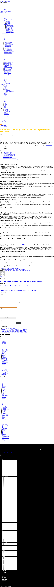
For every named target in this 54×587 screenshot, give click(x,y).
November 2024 (5, 360)
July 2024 (3, 364)
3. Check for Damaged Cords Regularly (9, 154)
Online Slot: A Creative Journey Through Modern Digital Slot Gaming (14, 331)
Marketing (6, 89)
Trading (5, 94)
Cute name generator (7, 46)
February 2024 (4, 368)
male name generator (7, 70)
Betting (3, 383)
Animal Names (6, 20)
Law (3, 416)
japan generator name (7, 65)
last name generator (7, 69)
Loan (5, 88)
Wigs (9, 564)
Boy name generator (7, 38)
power (10, 254)
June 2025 (4, 353)
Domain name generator (8, 49)
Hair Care (3, 411)
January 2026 (4, 346)
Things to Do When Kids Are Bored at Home (9, 328)
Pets (5, 118)
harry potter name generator (8, 62)
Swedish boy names (9, 25)
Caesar (1, 276)
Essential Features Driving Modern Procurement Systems (15, 286)
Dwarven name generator (8, 54)
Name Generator (5, 33)
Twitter (5, 101)
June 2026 (4, 342)
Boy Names (4, 386)
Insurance (5, 87)
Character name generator (8, 41)
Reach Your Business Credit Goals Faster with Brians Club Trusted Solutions (21, 281)
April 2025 (4, 355)
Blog (5, 112)
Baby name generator (7, 35)
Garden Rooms (4, 407)
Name (3, 16)
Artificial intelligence (7, 78)
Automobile (6, 109)
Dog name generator (7, 48)
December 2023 (4, 370)
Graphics (5, 79)
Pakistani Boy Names (10, 26)
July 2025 (3, 352)
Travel (5, 120)
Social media (4, 97)
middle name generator (8, 71)
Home (3, 4)
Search (1, 320)
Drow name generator (7, 52)
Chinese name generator (8, 42)
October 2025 (4, 349)
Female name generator (8, 58)
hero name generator (7, 63)
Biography (6, 110)
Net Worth (8, 111)
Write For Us (4, 9)
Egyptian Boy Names (10, 30)
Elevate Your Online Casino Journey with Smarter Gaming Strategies (13, 330)
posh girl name (4, 428)
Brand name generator (8, 39)
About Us (4, 577)
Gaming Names (6, 17)
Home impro (4, 95)
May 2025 (4, 354)
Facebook (5, 98)
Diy (2, 396)
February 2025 (4, 357)
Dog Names (8, 21)
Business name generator (8, 40)
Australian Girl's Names (6, 380)
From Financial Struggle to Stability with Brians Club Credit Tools (18, 290)
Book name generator (7, 37)
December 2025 (4, 347)
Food (5, 106)
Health (3, 102)
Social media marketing (10, 91)
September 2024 (5, 362)
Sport (5, 119)
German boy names (9, 29)
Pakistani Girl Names (9, 19)
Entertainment (6, 114)
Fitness (3, 403)
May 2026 (4, 343)
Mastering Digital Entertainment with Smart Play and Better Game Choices (14, 329)
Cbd (5, 103)
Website (5, 82)
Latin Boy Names (9, 31)
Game (3, 405)
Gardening (4, 408)
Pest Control (4, 426)
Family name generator (8, 56)
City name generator (7, 43)
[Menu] (1, 124)
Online (3, 422)
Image (1, 140)
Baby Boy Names (7, 24)
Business (3, 84)
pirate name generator (7, 74)
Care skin (3, 389)
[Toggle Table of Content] (1, 150)
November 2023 (5, 371)
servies (3, 432)
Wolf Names (8, 23)
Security (5, 80)
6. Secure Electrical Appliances (7, 157)
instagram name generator (8, 64)
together (8, 266)
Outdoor (5, 117)
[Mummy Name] (3, 12)
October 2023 (4, 372)
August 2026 (4, 341)
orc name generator (7, 73)
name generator (6, 72)
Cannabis (5, 104)
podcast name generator (9, 521)
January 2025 (4, 358)
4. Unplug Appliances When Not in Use (9, 155)
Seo (4, 93)
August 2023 (4, 374)
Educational (6, 113)
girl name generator (7, 60)
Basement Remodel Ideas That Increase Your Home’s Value (15, 269)
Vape (5, 107)
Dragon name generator (8, 50)
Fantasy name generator (8, 57)
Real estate (6, 92)
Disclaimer (4, 7)
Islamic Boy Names (9, 27)
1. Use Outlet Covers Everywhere (8, 152)
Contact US (4, 121)
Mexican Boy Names (9, 28)
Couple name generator (8, 45)
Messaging (6, 99)
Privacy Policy (4, 6)
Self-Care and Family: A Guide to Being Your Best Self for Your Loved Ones (17, 270)
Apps (5, 77)
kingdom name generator (8, 67)
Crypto (5, 85)
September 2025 (5, 350)
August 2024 (4, 363)
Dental (5, 105)
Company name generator (8, 44)
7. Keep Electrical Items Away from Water (9, 158)
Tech (3, 76)
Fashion (5, 115)
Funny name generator (8, 59)
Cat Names (8, 22)
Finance (5, 86)
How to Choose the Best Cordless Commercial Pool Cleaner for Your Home (14, 332)
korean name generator (8, 68)
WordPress (8, 83)
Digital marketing (9, 90)
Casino (3, 390)
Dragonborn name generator (9, 51)
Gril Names (6, 18)
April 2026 (4, 344)
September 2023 (5, 373)
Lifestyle (3, 108)
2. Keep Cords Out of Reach (7, 153)
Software (5, 81)
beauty (3, 382)
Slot (2, 433)
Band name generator (7, 36)
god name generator (7, 61)
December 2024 (4, 359)
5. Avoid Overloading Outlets (7, 156)
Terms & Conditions (5, 8)
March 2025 (4, 356)
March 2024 (4, 367)
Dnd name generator (7, 47)
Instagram (5, 100)
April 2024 (4, 366)
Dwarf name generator (8, 53)
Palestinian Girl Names (6, 425)
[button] (8, 457)
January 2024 (4, 369)
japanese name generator (8, 66)
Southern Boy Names (10, 32)
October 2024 (4, 361)
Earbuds (3, 398)
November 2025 (5, 348)
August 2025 (4, 351)
